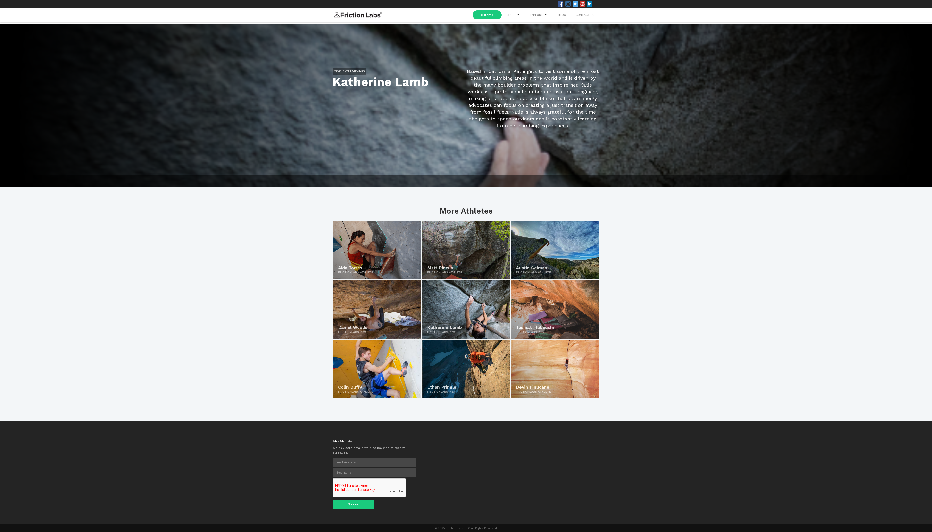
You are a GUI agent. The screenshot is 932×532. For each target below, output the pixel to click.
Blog (562, 14)
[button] (539, 15)
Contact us (585, 14)
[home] (358, 13)
